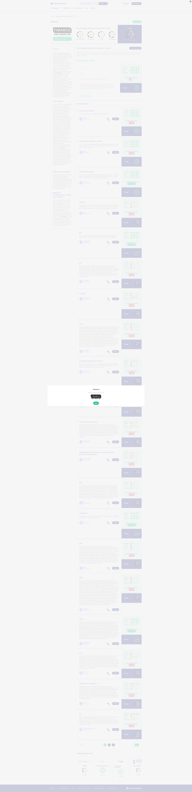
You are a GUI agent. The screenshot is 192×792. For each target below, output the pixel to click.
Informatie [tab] (119, 386)
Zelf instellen (96, 409)
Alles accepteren (118, 409)
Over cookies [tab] (96, 386)
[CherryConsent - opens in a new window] (123, 382)
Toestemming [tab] (73, 386)
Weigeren (74, 409)
